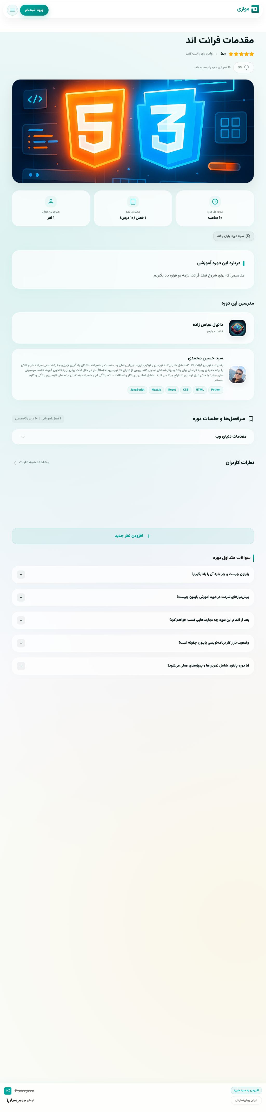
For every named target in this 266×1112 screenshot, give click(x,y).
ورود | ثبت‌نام (34, 10)
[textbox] (133, 275)
